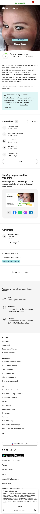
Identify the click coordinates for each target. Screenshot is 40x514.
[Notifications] (32, 3)
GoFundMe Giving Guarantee (18, 323)
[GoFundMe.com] (20, 2)
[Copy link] (9, 212)
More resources (8, 434)
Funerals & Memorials (12, 257)
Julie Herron (12, 146)
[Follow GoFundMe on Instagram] (15, 450)
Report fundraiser (21, 272)
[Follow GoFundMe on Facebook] (3, 450)
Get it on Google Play (8, 455)
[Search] (3, 3)
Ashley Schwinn (13, 234)
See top (33, 121)
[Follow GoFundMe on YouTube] (7, 450)
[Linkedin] (31, 212)
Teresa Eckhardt (14, 153)
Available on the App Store (19, 455)
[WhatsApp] (20, 212)
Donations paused (21, 40)
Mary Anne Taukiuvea (15, 133)
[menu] (36, 3)
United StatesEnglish (21, 444)
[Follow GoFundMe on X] (11, 450)
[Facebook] (15, 212)
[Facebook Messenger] (25, 212)
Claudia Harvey (13, 126)
